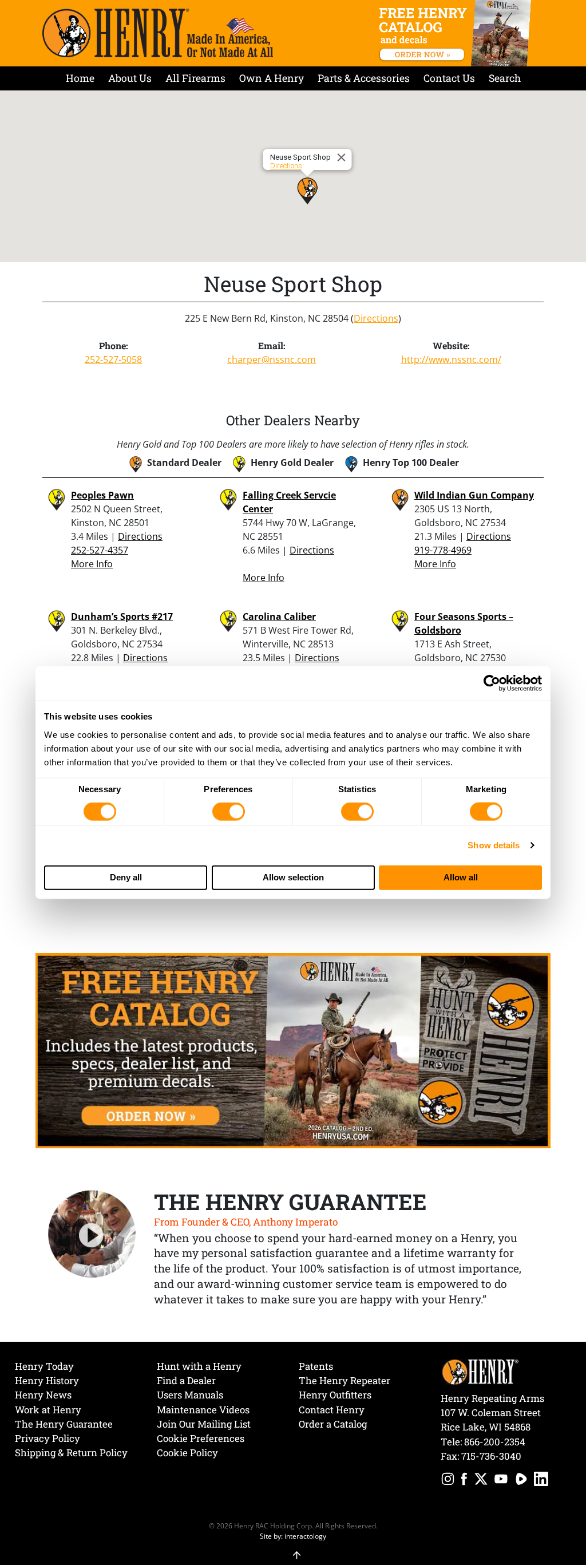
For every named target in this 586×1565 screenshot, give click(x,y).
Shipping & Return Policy (71, 1452)
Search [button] (505, 78)
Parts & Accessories (364, 78)
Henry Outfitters (335, 1394)
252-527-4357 (99, 550)
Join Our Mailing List (204, 1423)
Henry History (47, 1380)
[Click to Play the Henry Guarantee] (92, 1234)
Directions (286, 165)
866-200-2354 (494, 1441)
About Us (130, 78)
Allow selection (293, 877)
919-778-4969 (443, 550)
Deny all (126, 877)
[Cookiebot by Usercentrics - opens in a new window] (492, 683)
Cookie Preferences (200, 1438)
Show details (494, 845)
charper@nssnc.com (271, 359)
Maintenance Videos (203, 1409)
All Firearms (195, 78)
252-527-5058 (113, 359)
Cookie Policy (187, 1452)
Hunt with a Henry (199, 1366)
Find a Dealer (186, 1380)
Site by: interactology (293, 1535)
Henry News (43, 1394)
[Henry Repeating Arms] (157, 33)
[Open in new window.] (448, 1480)
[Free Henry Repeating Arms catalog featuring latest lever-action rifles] (457, 33)
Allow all (461, 877)
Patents (316, 1366)
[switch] (228, 812)
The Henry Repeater (344, 1380)
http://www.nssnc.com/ (451, 359)
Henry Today (44, 1366)
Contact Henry (332, 1409)
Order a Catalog (333, 1423)
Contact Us (449, 78)
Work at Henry (48, 1409)
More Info (92, 564)
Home (80, 78)
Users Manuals (190, 1394)
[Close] (343, 157)
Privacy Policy (47, 1438)
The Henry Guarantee (64, 1423)
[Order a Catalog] (293, 1050)
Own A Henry (271, 78)
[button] (307, 191)
